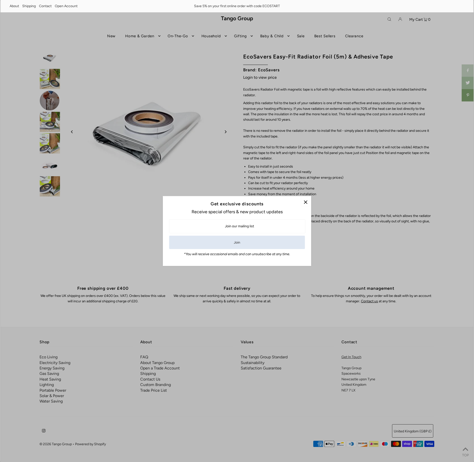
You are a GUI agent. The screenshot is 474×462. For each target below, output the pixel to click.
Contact (45, 6)
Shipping (29, 6)
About (14, 6)
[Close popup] (305, 201)
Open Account (66, 6)
